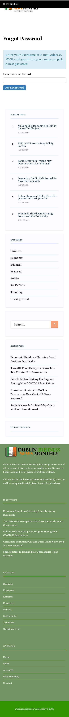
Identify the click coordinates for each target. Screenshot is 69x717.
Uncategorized (20, 299)
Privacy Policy (11, 676)
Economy (16, 257)
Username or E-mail (17, 74)
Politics (15, 278)
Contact (7, 683)
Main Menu (12, 4)
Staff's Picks (18, 285)
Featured (16, 271)
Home (6, 657)
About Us (8, 670)
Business (16, 251)
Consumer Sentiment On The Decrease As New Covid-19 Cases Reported (31, 394)
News (6, 663)
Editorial (16, 264)
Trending (16, 292)
